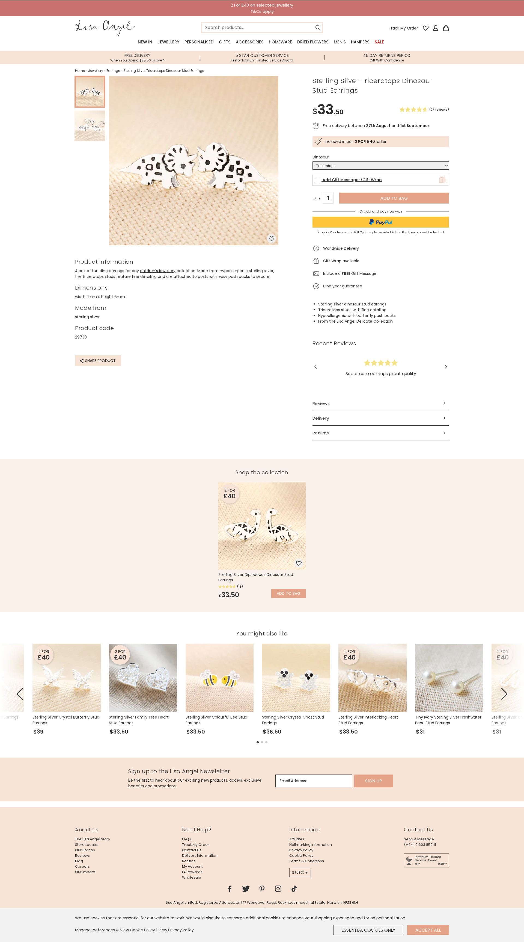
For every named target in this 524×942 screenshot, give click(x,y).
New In (145, 42)
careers (82, 866)
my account (192, 866)
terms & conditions (306, 861)
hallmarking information (310, 844)
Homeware (280, 42)
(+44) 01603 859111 (420, 844)
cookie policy (301, 855)
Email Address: (293, 781)
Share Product (100, 360)
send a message (419, 839)
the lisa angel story (92, 839)
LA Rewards (192, 872)
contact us (191, 850)
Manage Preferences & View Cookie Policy (115, 930)
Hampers (360, 42)
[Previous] (315, 367)
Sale (379, 42)
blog (79, 861)
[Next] (445, 367)
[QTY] (331, 199)
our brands (85, 850)
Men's (340, 42)
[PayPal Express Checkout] (380, 222)
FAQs (186, 839)
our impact (85, 872)
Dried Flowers (313, 42)
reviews (82, 855)
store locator (87, 844)
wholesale (191, 877)
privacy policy (301, 850)
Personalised (199, 42)
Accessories (250, 42)
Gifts (225, 42)
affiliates (296, 839)
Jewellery (168, 42)
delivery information (200, 855)
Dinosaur (320, 157)
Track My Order (403, 28)
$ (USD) (298, 872)
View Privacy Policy (176, 930)
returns (188, 861)
